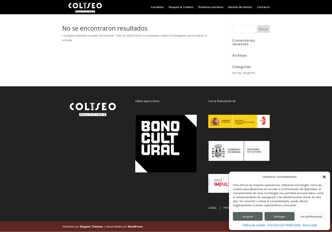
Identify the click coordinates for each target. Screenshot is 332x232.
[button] (324, 177)
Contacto (263, 7)
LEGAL (213, 208)
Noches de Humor (240, 7)
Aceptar (248, 216)
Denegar (279, 216)
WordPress (135, 226)
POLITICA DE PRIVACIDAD (284, 225)
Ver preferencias (311, 216)
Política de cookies (254, 225)
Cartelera (157, 7)
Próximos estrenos (210, 7)
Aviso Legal (310, 225)
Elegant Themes (91, 226)
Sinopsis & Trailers (180, 7)
